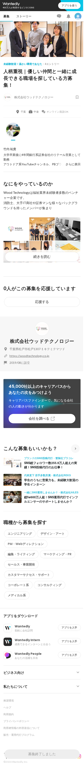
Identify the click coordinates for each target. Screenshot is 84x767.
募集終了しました (42, 754)
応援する (42, 301)
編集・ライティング (21, 554)
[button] (43, 616)
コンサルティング (49, 585)
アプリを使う (69, 5)
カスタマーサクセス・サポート (29, 575)
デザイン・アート (52, 533)
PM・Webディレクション (26, 544)
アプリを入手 (69, 627)
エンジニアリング (20, 533)
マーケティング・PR (58, 554)
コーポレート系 (18, 585)
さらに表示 (73, 164)
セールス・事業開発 (21, 564)
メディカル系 (17, 595)
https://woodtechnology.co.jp (29, 356)
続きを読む (42, 256)
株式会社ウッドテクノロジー (42, 341)
